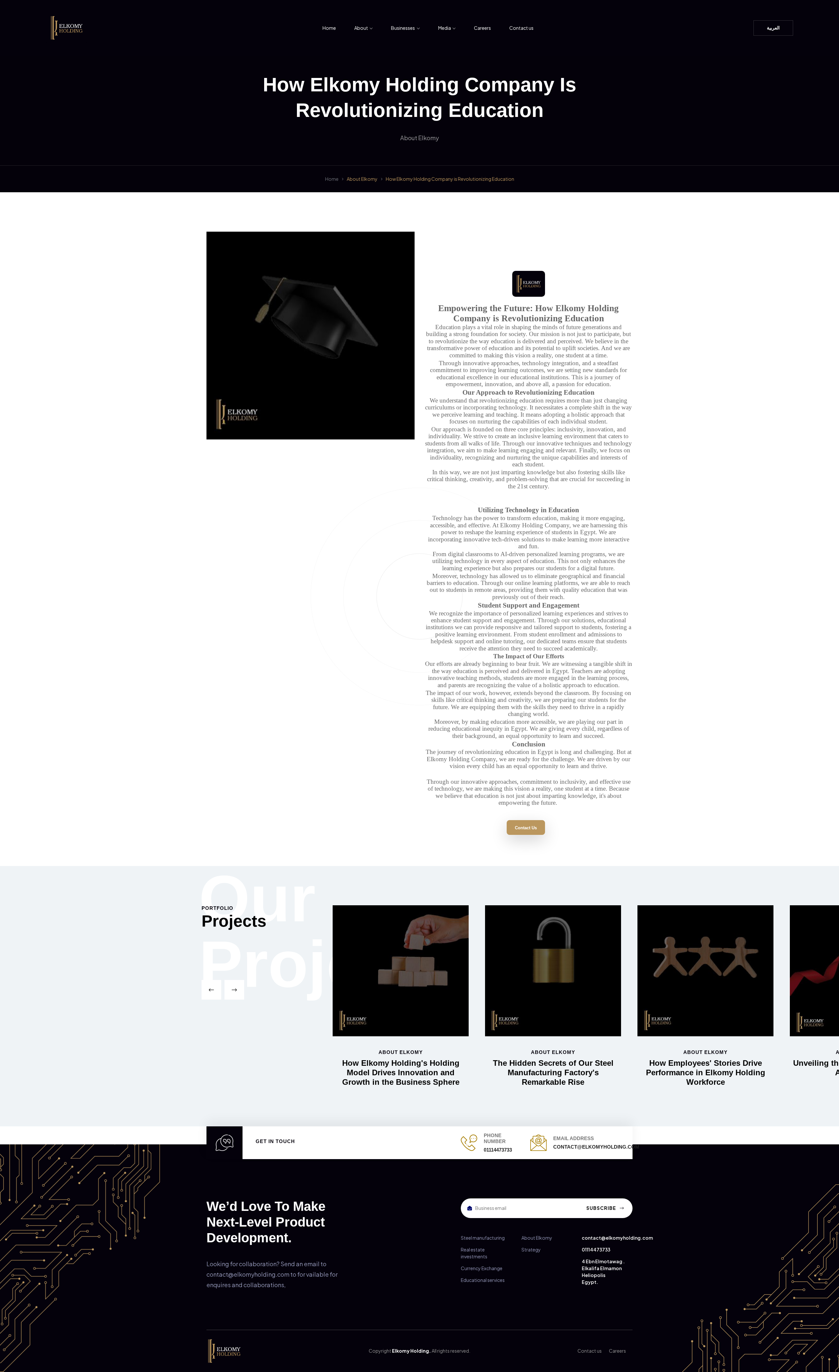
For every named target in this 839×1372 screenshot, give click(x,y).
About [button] (361, 28)
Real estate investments (474, 1253)
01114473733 (596, 1249)
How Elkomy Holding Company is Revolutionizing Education (450, 179)
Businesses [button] (403, 28)
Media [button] (445, 28)
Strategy (531, 1249)
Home (329, 28)
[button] (211, 990)
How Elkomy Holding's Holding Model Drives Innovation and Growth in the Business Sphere (400, 1072)
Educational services (483, 1280)
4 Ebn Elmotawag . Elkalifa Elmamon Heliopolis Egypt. (603, 1271)
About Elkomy (362, 179)
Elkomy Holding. (411, 1351)
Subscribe (601, 1208)
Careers (482, 28)
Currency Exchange (481, 1268)
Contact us (521, 28)
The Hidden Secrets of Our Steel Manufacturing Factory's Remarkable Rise (553, 1072)
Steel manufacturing (483, 1238)
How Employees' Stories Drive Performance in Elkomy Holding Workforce (705, 1072)
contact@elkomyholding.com (617, 1238)
